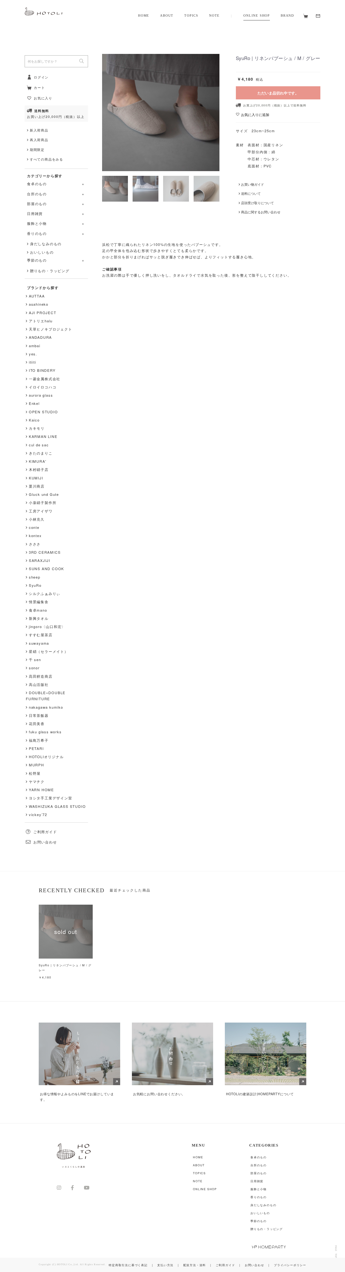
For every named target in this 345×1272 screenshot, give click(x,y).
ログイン (41, 77)
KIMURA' (37, 461)
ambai (34, 345)
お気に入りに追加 (255, 114)
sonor (34, 667)
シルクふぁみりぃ (44, 593)
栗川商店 (37, 486)
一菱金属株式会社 (44, 378)
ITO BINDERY (42, 370)
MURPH (36, 764)
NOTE (214, 15)
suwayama (39, 643)
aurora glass (41, 395)
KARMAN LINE (43, 436)
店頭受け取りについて (257, 202)
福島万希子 (39, 740)
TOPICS (191, 15)
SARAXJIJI (39, 560)
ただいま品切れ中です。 (278, 93)
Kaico (34, 420)
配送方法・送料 (194, 1265)
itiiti (32, 362)
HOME (143, 15)
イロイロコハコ (43, 386)
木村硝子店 (39, 469)
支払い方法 (165, 1265)
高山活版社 (39, 684)
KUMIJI (36, 477)
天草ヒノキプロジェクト (50, 329)
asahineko (38, 304)
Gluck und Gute (44, 494)
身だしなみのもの (45, 243)
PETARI (36, 748)
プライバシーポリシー (290, 1265)
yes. (33, 353)
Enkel (34, 403)
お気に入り (43, 98)
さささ (35, 544)
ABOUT (166, 15)
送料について (251, 193)
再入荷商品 (39, 139)
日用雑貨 (256, 1181)
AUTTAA (37, 296)
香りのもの (258, 1197)
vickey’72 (38, 814)
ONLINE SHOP (256, 15)
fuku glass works (45, 731)
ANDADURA (40, 337)
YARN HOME (41, 789)
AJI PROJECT (42, 312)
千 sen (35, 659)
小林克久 (37, 519)
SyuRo (35, 585)
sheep (34, 577)
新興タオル (39, 618)
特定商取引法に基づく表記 (128, 1265)
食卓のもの (258, 1157)
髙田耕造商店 (41, 676)
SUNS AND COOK (46, 568)
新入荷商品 (39, 130)
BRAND (287, 15)
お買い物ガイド (252, 184)
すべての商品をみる (46, 159)
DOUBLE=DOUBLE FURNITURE (45, 695)
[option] (160, 112)
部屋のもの (258, 1173)
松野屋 (35, 773)
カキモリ (37, 428)
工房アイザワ (41, 510)
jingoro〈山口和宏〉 (47, 626)
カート (39, 87)
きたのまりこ (41, 453)
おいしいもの (42, 252)
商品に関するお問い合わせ (260, 212)
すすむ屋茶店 (41, 634)
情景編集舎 (39, 601)
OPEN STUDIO (43, 411)
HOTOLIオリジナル (46, 756)
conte (34, 527)
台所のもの (258, 1165)
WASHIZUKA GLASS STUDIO (57, 806)
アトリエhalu (41, 320)
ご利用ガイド (45, 831)
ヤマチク (37, 781)
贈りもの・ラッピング (49, 270)
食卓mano (38, 610)
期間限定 (37, 149)
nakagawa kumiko (46, 707)
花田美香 (37, 723)
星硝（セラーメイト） (48, 651)
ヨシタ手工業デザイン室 (50, 797)
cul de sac (39, 444)
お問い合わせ (45, 841)
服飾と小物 (258, 1189)
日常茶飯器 (39, 715)
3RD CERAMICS (45, 552)
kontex (35, 535)
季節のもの (258, 1221)
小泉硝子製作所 (43, 502)
